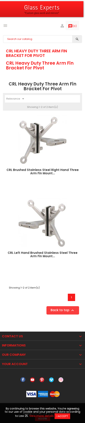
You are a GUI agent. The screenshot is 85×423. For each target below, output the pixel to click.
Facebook (23, 380)
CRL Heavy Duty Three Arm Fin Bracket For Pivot (36, 53)
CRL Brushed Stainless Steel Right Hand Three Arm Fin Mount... (43, 171)
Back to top (63, 310)
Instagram (61, 380)
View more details (41, 416)
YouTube (32, 380)
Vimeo (51, 380)
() (72, 26)
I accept (62, 416)
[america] (43, 394)
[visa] (31, 394)
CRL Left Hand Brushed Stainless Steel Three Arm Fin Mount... (42, 254)
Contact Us (12, 336)
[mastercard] (55, 394)
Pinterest (42, 380)
